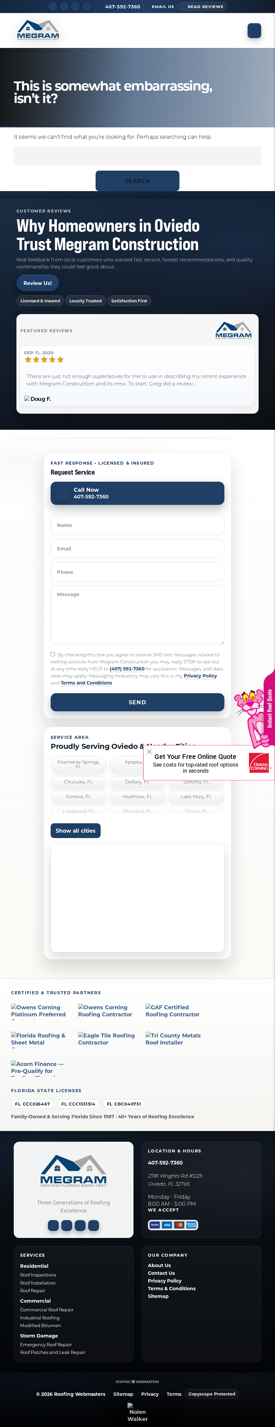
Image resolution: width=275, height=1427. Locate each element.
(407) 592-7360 (127, 668)
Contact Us (161, 1273)
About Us (159, 1265)
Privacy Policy (200, 675)
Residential (34, 1266)
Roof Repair (32, 1290)
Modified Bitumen (40, 1325)
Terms (174, 1394)
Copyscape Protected (211, 1393)
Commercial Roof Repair (46, 1309)
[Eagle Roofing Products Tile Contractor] (108, 1040)
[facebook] (53, 5)
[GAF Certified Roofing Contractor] (176, 1012)
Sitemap (158, 1296)
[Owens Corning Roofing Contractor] (108, 1012)
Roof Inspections (38, 1274)
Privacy (150, 1394)
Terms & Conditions (172, 1288)
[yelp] (75, 5)
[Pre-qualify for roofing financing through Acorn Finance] (41, 1068)
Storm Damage (39, 1335)
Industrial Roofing (40, 1317)
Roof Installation (38, 1283)
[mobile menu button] (254, 30)
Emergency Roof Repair (46, 1344)
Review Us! (37, 283)
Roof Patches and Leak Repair (52, 1352)
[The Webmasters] (137, 1381)
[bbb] (87, 5)
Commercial (35, 1301)
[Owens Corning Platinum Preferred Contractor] (41, 1012)
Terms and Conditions (86, 682)
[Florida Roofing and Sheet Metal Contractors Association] (41, 1040)
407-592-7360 (165, 1162)
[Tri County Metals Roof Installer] (176, 1040)
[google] (64, 5)
